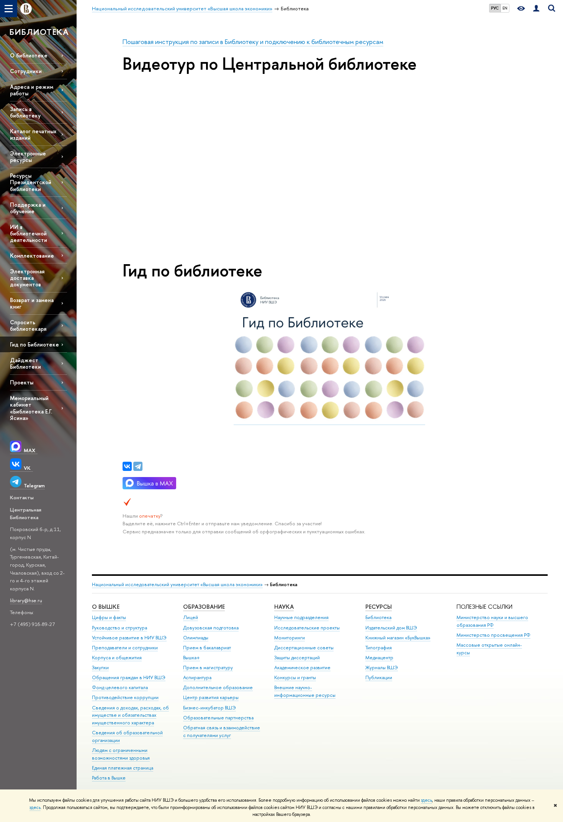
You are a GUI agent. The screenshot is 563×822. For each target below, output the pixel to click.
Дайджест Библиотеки (25, 363)
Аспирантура (197, 677)
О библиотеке (28, 55)
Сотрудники (26, 71)
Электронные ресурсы (28, 156)
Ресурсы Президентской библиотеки (30, 182)
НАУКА (284, 607)
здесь (426, 800)
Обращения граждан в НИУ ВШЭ (128, 677)
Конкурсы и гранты (295, 677)
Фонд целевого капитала (120, 687)
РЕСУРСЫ (378, 607)
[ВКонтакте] (127, 466)
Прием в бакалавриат (207, 647)
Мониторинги (289, 637)
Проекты (21, 382)
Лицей (190, 617)
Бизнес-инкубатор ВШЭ (209, 707)
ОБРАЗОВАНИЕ (204, 607)
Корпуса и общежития (117, 657)
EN (504, 8)
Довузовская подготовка (211, 627)
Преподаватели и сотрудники (125, 647)
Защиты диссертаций (297, 657)
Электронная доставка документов (27, 278)
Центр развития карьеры (211, 697)
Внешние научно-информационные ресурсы (305, 691)
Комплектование (32, 255)
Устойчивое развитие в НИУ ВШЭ (129, 637)
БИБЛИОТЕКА (39, 32)
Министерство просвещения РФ (493, 635)
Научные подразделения (301, 617)
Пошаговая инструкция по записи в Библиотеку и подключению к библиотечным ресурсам (253, 41)
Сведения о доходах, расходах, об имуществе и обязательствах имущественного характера (130, 715)
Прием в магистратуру (208, 667)
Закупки (100, 667)
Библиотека (378, 617)
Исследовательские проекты (307, 627)
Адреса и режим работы (31, 90)
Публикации (378, 677)
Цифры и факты (109, 617)
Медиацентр (379, 657)
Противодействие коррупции (125, 697)
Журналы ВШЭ (381, 667)
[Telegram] (137, 466)
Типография (378, 647)
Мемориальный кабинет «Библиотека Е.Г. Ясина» (31, 407)
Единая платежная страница (122, 768)
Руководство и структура (119, 627)
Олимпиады (195, 637)
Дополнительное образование (218, 687)
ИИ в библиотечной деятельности (28, 233)
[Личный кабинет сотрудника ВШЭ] (536, 8)
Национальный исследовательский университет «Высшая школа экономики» (177, 584)
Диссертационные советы (304, 647)
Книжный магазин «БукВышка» (397, 637)
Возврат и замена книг (32, 303)
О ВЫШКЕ (105, 607)
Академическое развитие (302, 667)
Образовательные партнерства (218, 717)
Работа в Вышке (109, 778)
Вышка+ (191, 657)
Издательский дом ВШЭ (391, 627)
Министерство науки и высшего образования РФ (492, 621)
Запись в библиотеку (25, 112)
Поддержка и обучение (28, 208)
